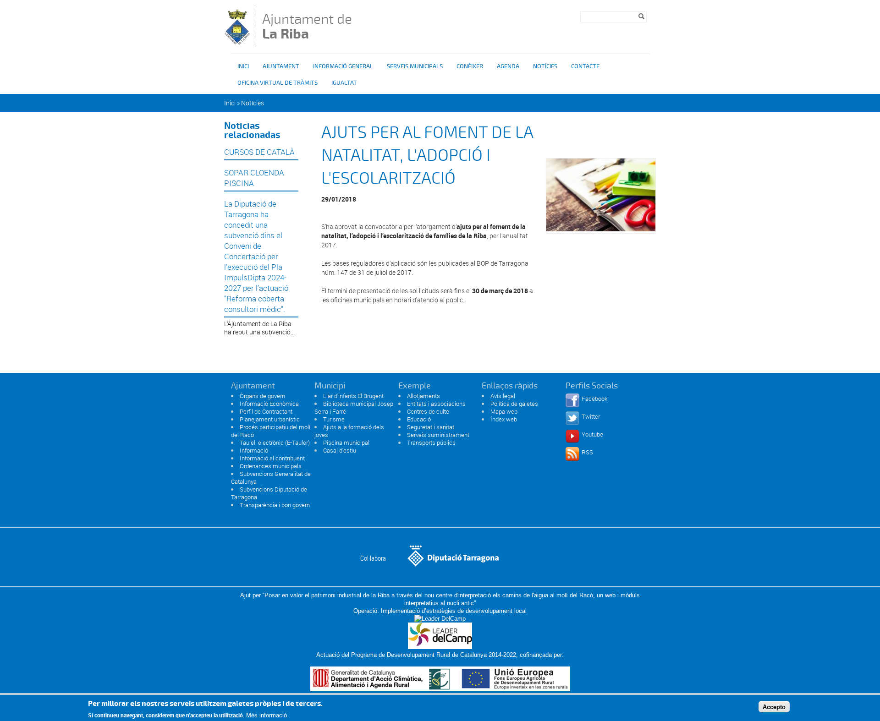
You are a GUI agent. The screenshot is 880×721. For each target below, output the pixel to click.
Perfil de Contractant (266, 411)
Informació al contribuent (272, 458)
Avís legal (502, 396)
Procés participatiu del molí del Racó (270, 431)
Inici (243, 66)
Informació (254, 450)
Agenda (508, 66)
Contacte (585, 66)
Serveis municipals (415, 66)
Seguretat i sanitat (430, 427)
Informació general (343, 66)
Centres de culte (428, 411)
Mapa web (503, 411)
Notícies (545, 66)
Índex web (503, 419)
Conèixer (469, 66)
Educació (419, 419)
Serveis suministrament (438, 435)
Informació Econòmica (269, 403)
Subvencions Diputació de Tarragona (269, 493)
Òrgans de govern (262, 396)
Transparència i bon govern (275, 505)
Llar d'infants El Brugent (353, 396)
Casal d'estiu (339, 450)
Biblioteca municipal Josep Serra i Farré (353, 407)
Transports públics (431, 442)
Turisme (334, 419)
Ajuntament (281, 66)
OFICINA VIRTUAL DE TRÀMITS (277, 83)
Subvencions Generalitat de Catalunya (271, 478)
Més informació (266, 715)
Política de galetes (514, 403)
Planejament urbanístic (270, 419)
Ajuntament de (307, 26)
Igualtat (344, 83)
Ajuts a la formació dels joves (349, 431)
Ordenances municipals (271, 466)
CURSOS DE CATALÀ (259, 152)
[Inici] (237, 42)
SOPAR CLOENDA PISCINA (254, 177)
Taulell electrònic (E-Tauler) (275, 442)
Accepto (774, 706)
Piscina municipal (346, 442)
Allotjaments (423, 396)
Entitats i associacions (436, 403)
